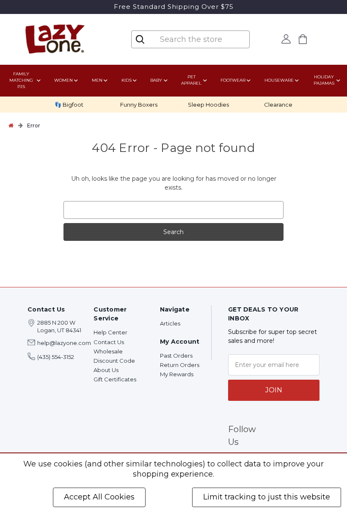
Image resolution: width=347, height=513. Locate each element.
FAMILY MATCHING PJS (21, 80)
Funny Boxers (138, 104)
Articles (170, 323)
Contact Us (109, 342)
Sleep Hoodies (208, 104)
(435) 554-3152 (55, 356)
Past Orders (176, 355)
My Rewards (176, 374)
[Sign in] (286, 39)
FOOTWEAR (232, 80)
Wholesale (108, 351)
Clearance (278, 104)
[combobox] (197, 39)
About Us (106, 370)
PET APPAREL (191, 80)
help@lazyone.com (64, 342)
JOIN (273, 390)
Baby (156, 80)
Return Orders (179, 364)
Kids (126, 80)
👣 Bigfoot (69, 104)
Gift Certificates (115, 379)
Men (97, 80)
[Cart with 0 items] (302, 39)
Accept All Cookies (99, 497)
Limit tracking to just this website (266, 497)
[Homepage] (11, 125)
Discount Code (114, 360)
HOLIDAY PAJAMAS (324, 80)
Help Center (110, 332)
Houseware (279, 80)
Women (63, 80)
